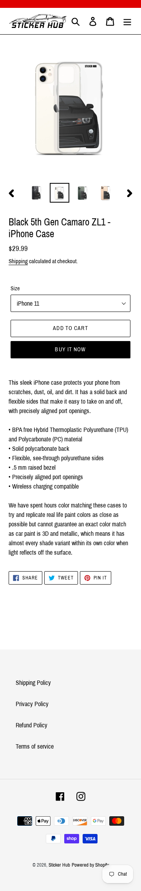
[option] (36, 193)
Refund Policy (31, 725)
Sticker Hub (59, 865)
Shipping (18, 261)
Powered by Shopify (90, 865)
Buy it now (70, 349)
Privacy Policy (32, 704)
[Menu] (127, 21)
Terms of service (35, 746)
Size (15, 288)
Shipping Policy (33, 682)
